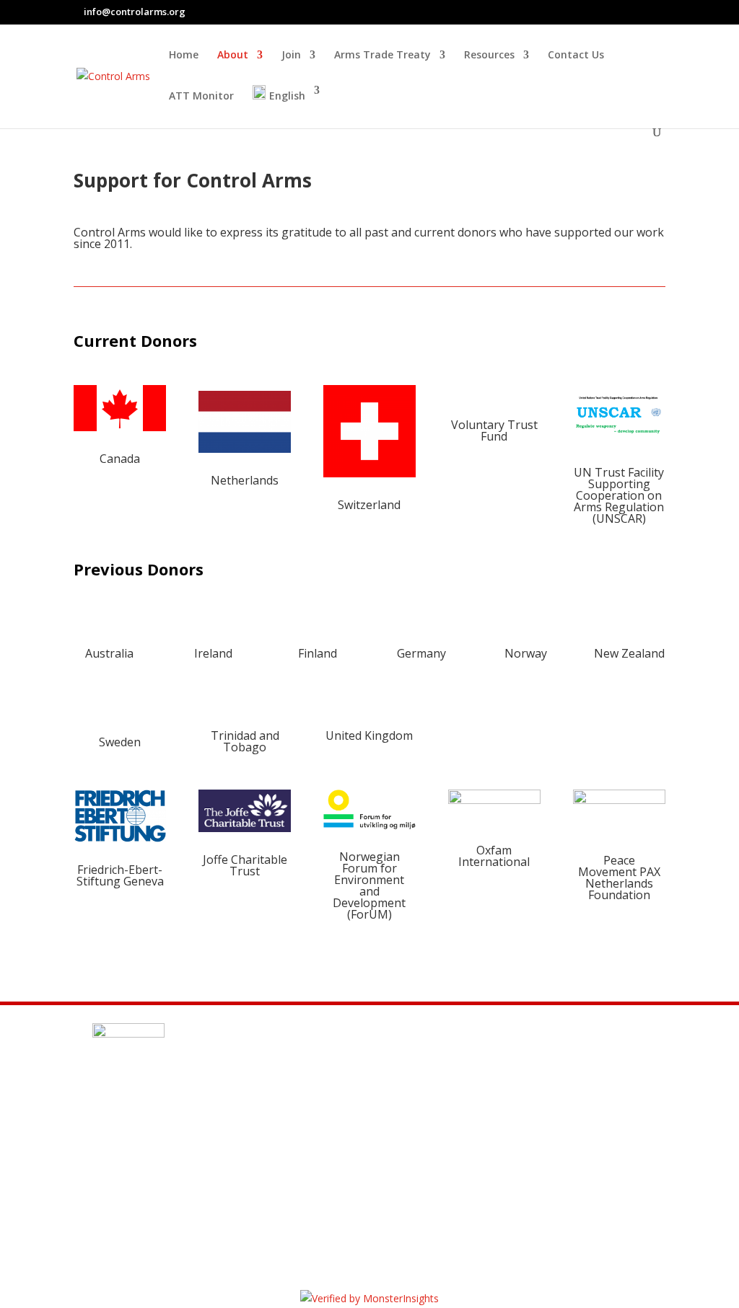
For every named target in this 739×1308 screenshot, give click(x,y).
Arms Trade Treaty (382, 55)
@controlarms (172, 1212)
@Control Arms (174, 1177)
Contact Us (576, 55)
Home (183, 55)
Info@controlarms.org (199, 1143)
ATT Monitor (201, 96)
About (232, 55)
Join (291, 55)
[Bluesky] (661, 12)
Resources (489, 55)
